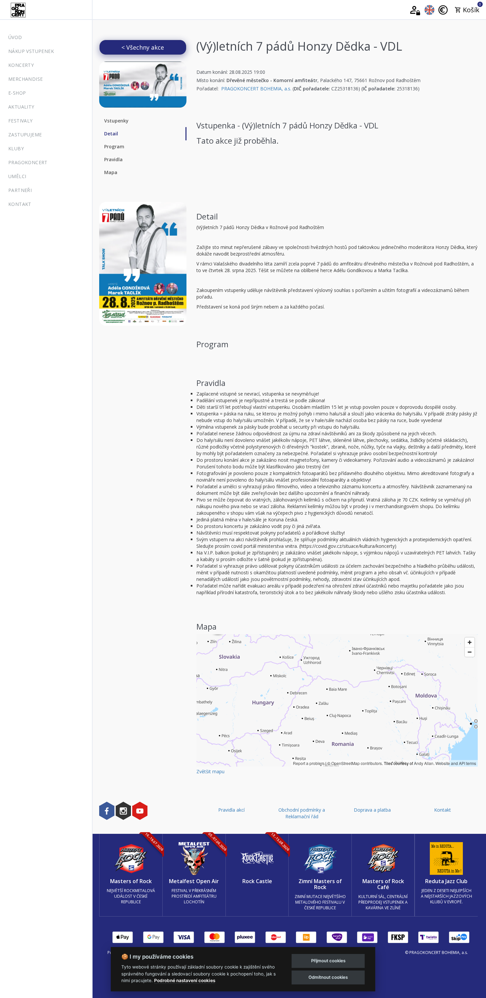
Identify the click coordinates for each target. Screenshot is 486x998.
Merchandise (25, 79)
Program (114, 146)
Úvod (15, 37)
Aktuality (21, 107)
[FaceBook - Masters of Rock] (106, 811)
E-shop (17, 93)
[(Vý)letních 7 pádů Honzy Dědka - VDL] (142, 85)
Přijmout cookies (328, 960)
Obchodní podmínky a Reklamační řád (301, 813)
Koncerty (21, 65)
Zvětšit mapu (210, 771)
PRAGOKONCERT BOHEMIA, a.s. (256, 88)
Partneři (20, 190)
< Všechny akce (142, 47)
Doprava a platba (372, 810)
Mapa (110, 172)
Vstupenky (116, 121)
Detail (111, 133)
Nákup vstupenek (31, 51)
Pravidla (113, 159)
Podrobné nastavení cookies (184, 980)
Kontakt (19, 204)
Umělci (17, 176)
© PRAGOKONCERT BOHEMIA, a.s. (436, 952)
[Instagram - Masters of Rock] (123, 811)
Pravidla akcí (231, 810)
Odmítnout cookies (328, 977)
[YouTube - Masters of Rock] (139, 811)
